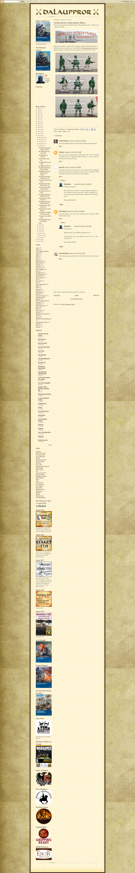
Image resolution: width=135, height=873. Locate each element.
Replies (63, 180)
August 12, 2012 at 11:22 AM (82, 226)
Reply (60, 146)
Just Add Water (42, 355)
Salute (37, 309)
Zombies (38, 327)
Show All (50, 444)
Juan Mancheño (63, 253)
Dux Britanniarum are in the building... (45, 220)
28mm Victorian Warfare (44, 394)
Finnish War (39, 281)
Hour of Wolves (40, 469)
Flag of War (39, 464)
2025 (39, 109)
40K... (40, 223)
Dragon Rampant (40, 269)
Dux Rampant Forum (41, 459)
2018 (39, 123)
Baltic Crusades (39, 261)
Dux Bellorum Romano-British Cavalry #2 (45, 195)
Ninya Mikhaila (39, 477)
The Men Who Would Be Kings (43, 318)
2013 (39, 133)
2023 (39, 113)
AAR (37, 254)
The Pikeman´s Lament (41, 322)
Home (76, 295)
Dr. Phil (38, 458)
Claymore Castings (40, 454)
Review (37, 307)
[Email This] (84, 129)
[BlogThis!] (87, 129)
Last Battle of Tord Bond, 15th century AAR (45, 213)
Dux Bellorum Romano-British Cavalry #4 (45, 177)
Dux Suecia (38, 276)
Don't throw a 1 (42, 339)
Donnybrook (39, 267)
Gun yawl (38, 289)
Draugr (37, 271)
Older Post (96, 295)
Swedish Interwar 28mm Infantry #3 (45, 198)
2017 (39, 125)
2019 (39, 121)
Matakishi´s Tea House (41, 476)
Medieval (38, 299)
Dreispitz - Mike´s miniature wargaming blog (43, 388)
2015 (39, 129)
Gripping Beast (39, 468)
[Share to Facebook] (92, 129)
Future (37, 285)
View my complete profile (47, 80)
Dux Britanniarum (40, 274)
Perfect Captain (39, 482)
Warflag (38, 494)
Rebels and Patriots (40, 305)
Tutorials (38, 323)
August (41, 145)
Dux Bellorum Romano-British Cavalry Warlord (45, 172)
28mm (37, 249)
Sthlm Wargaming (40, 489)
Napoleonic (38, 302)
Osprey (37, 481)
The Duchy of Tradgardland (41, 367)
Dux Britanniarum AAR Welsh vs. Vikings (44, 148)
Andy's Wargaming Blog (44, 432)
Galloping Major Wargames (42, 466)
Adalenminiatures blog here (90, 48)
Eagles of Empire (40, 461)
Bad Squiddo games (41, 453)
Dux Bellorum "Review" (45, 165)
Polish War (38, 304)
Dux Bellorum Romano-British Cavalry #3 (45, 184)
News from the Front (43, 411)
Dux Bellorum (39, 272)
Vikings (38, 325)
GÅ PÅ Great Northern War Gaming (44, 378)
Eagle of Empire (40, 277)
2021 (39, 117)
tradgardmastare (64, 141)
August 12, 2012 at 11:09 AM (75, 211)
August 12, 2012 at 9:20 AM (73, 167)
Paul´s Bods (41, 351)
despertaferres (41, 415)
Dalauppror (67, 184)
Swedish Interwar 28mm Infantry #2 (45, 205)
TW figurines (39, 491)
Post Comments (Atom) (68, 304)
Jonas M (61, 167)
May (40, 229)
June (40, 227)
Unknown (61, 152)
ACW (37, 256)
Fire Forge (38, 463)
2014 (39, 131)
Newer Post (57, 295)
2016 (39, 127)
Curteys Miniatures (40, 456)
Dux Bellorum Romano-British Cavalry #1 (45, 202)
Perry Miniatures (40, 484)
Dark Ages (38, 266)
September (42, 143)
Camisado (40, 428)
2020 (39, 119)
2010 (39, 241)
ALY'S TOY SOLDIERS (44, 383)
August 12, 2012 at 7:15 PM (77, 253)
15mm (37, 248)
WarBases (38, 492)
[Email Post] (81, 129)
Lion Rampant (39, 297)
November (42, 139)
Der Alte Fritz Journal (44, 347)
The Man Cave (42, 362)
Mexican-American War (42, 300)
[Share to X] (89, 129)
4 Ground (38, 451)
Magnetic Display (40, 474)
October (41, 141)
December (41, 137)
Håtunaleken (39, 292)
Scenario (38, 312)
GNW (37, 287)
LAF (37, 471)
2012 (39, 135)
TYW (37, 315)
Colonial (38, 264)
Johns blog (41, 436)
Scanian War (39, 310)
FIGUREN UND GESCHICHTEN (42, 372)
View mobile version (76, 299)
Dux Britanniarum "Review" (43, 155)
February (41, 235)
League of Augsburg (41, 472)
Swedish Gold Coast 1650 (42, 313)
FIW (37, 279)
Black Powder (39, 262)
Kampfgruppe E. (42, 403)
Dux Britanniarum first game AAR (44, 152)
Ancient (38, 259)
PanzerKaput (63, 211)
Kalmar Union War (40, 295)
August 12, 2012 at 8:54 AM (73, 152)
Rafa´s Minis (39, 487)
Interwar (38, 294)
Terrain (37, 317)
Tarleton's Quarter (43, 440)
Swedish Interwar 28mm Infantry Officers (45, 188)
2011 (39, 239)
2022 (39, 115)
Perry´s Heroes (39, 486)
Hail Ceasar (38, 290)
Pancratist (40, 424)
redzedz (40, 407)
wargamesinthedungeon (44, 358)
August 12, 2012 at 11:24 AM (82, 184)
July (40, 225)
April (40, 231)
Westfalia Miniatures (41, 497)
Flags (37, 282)
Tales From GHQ (42, 343)
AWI (37, 258)
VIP (69, 131)
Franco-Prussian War (41, 284)
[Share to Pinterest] (95, 129)
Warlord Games (39, 495)
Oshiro (37, 479)
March (41, 233)
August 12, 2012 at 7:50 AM (78, 141)
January (41, 237)
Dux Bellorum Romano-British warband (45, 168)
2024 (39, 111)
